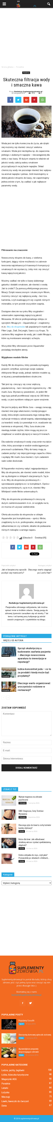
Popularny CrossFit (26, 1020)
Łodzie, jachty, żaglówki (12, 1070)
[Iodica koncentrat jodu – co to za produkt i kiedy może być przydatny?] (8, 672)
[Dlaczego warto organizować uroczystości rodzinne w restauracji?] (8, 687)
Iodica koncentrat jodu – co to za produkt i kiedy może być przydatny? (34, 672)
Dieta (21, 1038)
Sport (21, 1024)
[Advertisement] (26, 35)
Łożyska (5, 1092)
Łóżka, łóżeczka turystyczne (15, 1074)
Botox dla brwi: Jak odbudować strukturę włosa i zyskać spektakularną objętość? (35, 842)
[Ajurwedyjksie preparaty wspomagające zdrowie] (8, 1052)
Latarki (4, 1087)
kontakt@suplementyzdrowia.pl (26, 994)
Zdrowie (22, 803)
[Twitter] (30, 1003)
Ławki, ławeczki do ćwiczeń (15, 1101)
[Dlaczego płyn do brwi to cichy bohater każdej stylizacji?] (8, 829)
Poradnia (26, 73)
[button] (49, 4)
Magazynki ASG (9, 1079)
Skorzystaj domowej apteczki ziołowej (35, 1035)
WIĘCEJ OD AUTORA (13, 640)
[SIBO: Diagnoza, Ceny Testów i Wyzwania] (8, 815)
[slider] (10, 537)
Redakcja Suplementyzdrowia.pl (28, 91)
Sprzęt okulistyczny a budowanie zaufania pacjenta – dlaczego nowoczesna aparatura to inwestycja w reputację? (34, 655)
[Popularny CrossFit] (8, 1024)
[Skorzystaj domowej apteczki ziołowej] (8, 1038)
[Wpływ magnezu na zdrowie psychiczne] (8, 800)
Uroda (21, 831)
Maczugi (5, 1096)
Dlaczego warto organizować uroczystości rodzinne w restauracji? (34, 686)
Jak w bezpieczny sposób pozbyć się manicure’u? (13, 571)
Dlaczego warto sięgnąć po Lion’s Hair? (40, 571)
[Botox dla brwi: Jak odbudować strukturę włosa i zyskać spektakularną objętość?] (8, 843)
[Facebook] (22, 1003)
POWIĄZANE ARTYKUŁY (15, 636)
